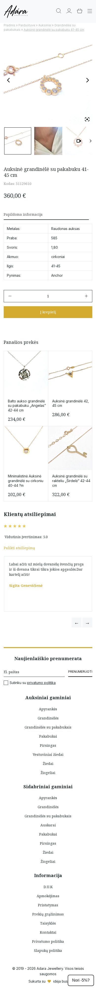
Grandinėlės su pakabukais (48, 727)
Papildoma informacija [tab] (23, 214)
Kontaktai (48, 932)
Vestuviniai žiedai (48, 754)
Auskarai (48, 825)
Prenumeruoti (80, 671)
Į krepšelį (48, 312)
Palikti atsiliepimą (19, 548)
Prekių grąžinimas (48, 914)
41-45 (55, 266)
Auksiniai (44, 25)
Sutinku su (33, 683)
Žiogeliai (48, 772)
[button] (76, 622)
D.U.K (48, 886)
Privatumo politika (48, 941)
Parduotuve (26, 25)
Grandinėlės (48, 718)
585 (54, 238)
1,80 (54, 247)
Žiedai (48, 763)
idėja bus (60, 981)
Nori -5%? (81, 980)
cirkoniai (58, 257)
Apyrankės (48, 709)
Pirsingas (48, 745)
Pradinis (9, 25)
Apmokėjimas (48, 896)
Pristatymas (48, 905)
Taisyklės (48, 923)
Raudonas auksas (65, 229)
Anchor (57, 275)
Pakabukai (48, 736)
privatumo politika (41, 683)
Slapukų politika (48, 950)
